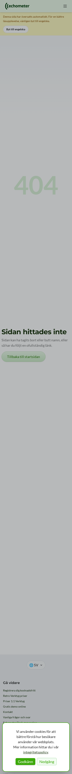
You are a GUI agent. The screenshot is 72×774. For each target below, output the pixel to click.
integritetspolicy (35, 752)
